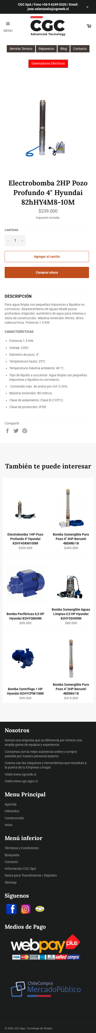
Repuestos (46, 49)
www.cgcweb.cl (24, 774)
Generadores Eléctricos (48, 63)
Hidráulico (12, 811)
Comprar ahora (47, 272)
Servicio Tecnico (21, 49)
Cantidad (11, 230)
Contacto (80, 49)
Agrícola (11, 804)
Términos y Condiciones (22, 848)
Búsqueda (12, 855)
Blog (63, 49)
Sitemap (11, 882)
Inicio (8, 825)
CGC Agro (19, 1028)
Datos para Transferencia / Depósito (31, 875)
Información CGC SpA (20, 868)
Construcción (14, 818)
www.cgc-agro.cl (25, 781)
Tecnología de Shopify (39, 1028)
